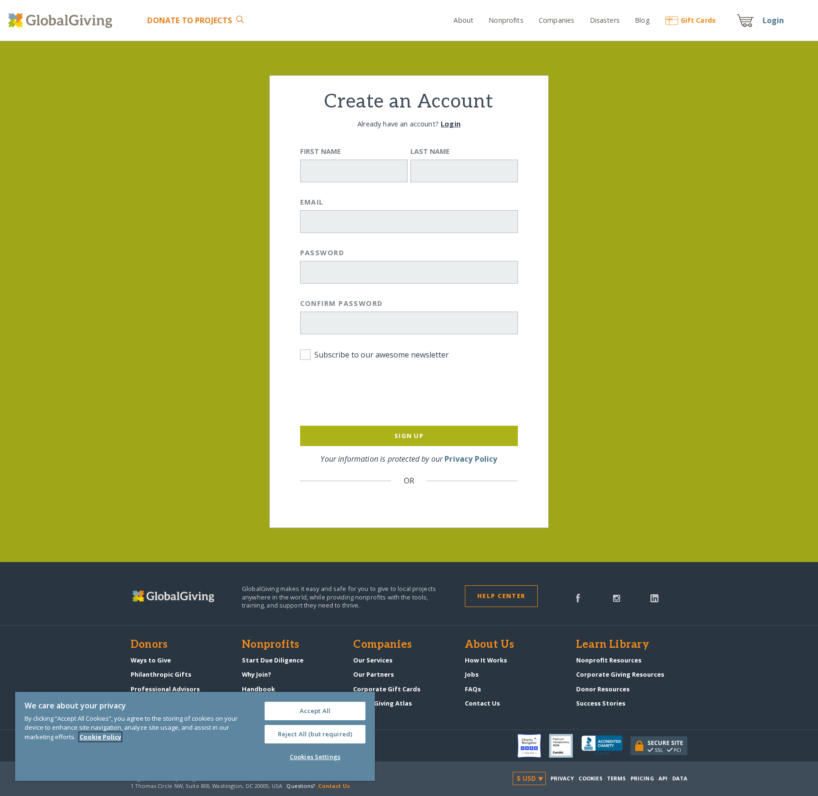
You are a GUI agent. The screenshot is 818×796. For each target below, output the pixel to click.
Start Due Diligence (272, 660)
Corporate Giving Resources (620, 674)
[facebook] (578, 597)
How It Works (486, 660)
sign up (409, 435)
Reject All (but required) (315, 734)
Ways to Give (151, 660)
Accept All (315, 711)
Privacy (562, 778)
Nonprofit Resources (608, 660)
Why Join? (256, 674)
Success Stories (600, 703)
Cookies (590, 778)
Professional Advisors (165, 689)
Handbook (258, 689)
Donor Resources (603, 689)
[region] (195, 736)
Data (679, 778)
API (662, 778)
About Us (490, 645)
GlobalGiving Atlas (382, 703)
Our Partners (373, 674)
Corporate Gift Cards (386, 689)
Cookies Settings (315, 756)
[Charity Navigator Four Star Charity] (533, 746)
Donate (189, 20)
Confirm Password (341, 303)
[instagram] (616, 597)
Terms (616, 778)
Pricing (642, 778)
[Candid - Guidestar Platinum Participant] (565, 746)
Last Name (430, 151)
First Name (320, 151)
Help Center (501, 595)
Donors (149, 645)
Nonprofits (506, 20)
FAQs (473, 689)
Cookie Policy (100, 737)
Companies (556, 20)
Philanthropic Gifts (161, 674)
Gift (698, 20)
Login (773, 20)
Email (312, 201)
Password (322, 252)
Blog (642, 20)
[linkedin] (654, 597)
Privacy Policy (471, 459)
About (463, 20)
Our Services (372, 660)
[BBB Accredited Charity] (606, 745)
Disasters (604, 20)
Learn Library (612, 645)
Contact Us (482, 703)
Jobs (472, 674)
